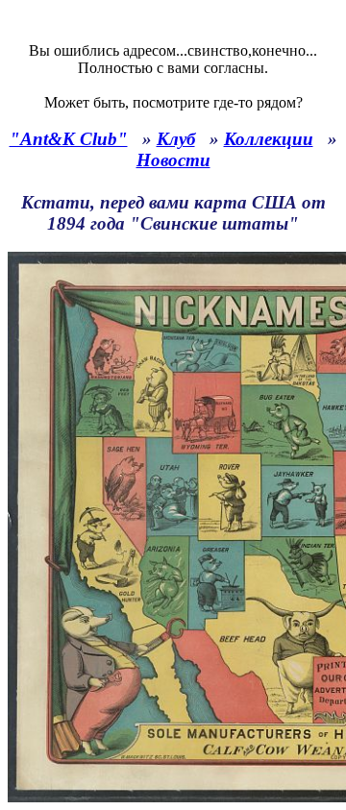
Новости (173, 160)
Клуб (176, 139)
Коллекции (268, 139)
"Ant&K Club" (69, 139)
